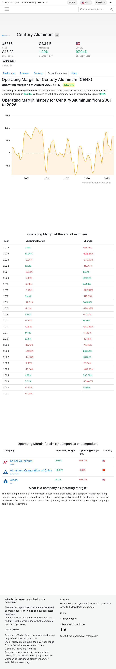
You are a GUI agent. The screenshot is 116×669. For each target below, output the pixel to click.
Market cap (9, 73)
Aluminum (8, 60)
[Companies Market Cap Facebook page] (61, 630)
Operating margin (57, 73)
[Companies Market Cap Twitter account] (65, 630)
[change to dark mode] (110, 3)
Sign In (72, 2)
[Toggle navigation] (6, 9)
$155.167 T (42, 2)
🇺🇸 (84, 2)
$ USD (100, 2)
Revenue (24, 73)
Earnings (38, 73)
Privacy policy (69, 618)
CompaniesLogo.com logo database (24, 652)
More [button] (74, 73)
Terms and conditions (73, 624)
